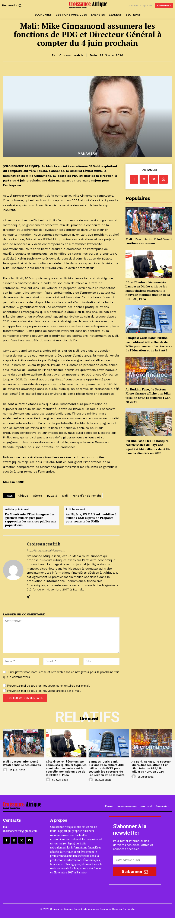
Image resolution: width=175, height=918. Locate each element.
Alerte (37, 495)
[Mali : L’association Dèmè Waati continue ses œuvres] (148, 221)
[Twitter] (144, 179)
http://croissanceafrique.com (46, 550)
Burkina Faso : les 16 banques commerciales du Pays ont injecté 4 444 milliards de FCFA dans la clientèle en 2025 (147, 447)
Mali (65, 495)
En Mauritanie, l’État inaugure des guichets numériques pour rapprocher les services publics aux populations (30, 520)
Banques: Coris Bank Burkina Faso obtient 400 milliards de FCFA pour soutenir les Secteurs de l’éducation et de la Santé (148, 344)
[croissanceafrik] (13, 570)
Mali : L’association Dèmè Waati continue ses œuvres (148, 241)
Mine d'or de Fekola (87, 495)
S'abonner (133, 871)
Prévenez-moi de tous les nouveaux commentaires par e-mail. (48, 685)
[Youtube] (29, 840)
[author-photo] (6, 770)
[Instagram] (14, 840)
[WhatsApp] (163, 179)
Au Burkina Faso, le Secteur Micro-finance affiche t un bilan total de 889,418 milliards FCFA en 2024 (148, 395)
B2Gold (52, 495)
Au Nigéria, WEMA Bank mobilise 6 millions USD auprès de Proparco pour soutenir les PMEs (91, 518)
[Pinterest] (153, 179)
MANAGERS (87, 153)
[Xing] (28, 596)
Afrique (23, 495)
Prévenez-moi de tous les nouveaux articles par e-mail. (44, 690)
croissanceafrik (71, 55)
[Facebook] (134, 179)
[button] (12, 5)
